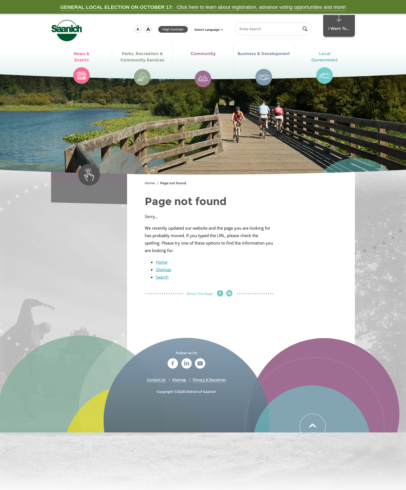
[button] (137, 29)
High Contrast (173, 30)
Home (150, 183)
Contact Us (156, 380)
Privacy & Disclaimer (209, 380)
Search (162, 277)
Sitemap (163, 269)
